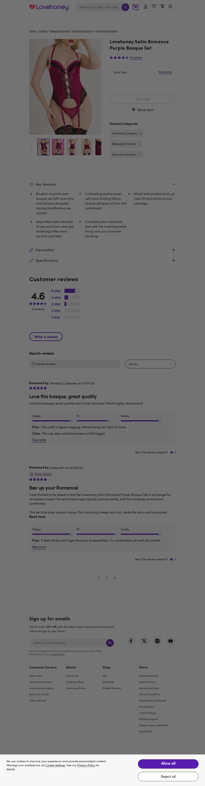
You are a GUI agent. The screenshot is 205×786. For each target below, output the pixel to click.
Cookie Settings (55, 765)
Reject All (168, 776)
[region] (102, 770)
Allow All (168, 764)
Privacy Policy (86, 765)
